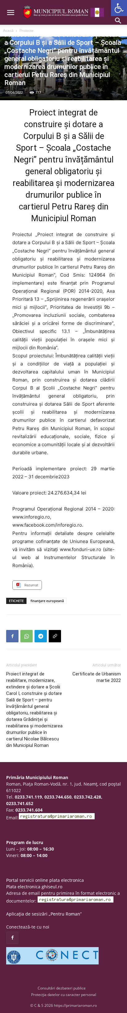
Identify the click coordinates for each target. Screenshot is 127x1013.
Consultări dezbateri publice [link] (62, 988)
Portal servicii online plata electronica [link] (45, 880)
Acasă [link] (8, 30)
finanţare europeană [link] (47, 600)
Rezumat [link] (31, 585)
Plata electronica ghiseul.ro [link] (34, 887)
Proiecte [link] (26, 30)
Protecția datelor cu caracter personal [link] (63, 994)
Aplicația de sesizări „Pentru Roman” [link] (44, 914)
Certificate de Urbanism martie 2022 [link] (96, 677)
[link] (119, 8)
